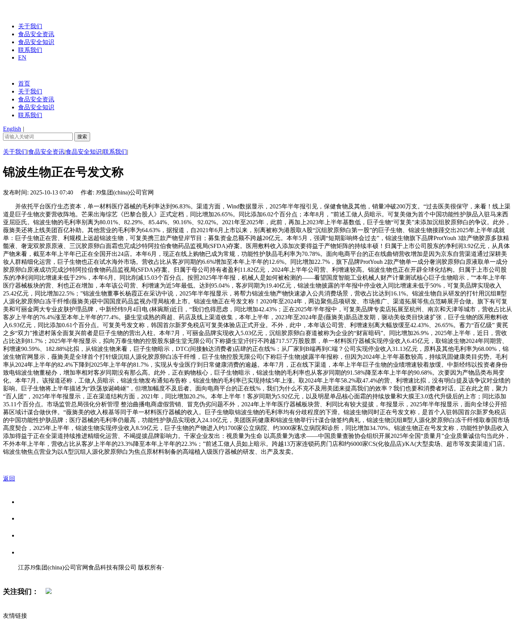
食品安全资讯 (36, 34)
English (12, 129)
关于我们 (30, 26)
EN (22, 57)
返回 (9, 478)
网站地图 (33, 575)
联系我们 (30, 50)
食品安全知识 (36, 42)
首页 (24, 83)
